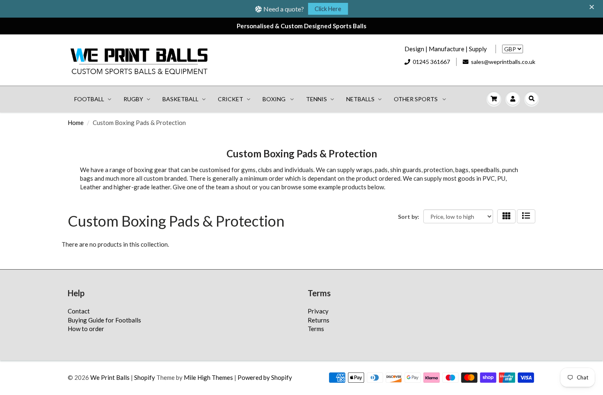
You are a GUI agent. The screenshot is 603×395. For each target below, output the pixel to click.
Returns (318, 320)
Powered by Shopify (265, 377)
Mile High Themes (208, 377)
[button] (592, 7)
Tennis (316, 98)
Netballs (360, 98)
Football (89, 98)
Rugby (133, 98)
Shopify (144, 377)
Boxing (275, 98)
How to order (86, 328)
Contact (79, 311)
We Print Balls (110, 377)
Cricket (230, 98)
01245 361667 (431, 61)
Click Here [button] (328, 8)
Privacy (318, 311)
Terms (316, 328)
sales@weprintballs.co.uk (503, 61)
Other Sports (416, 98)
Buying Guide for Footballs (104, 320)
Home (76, 122)
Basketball (180, 98)
